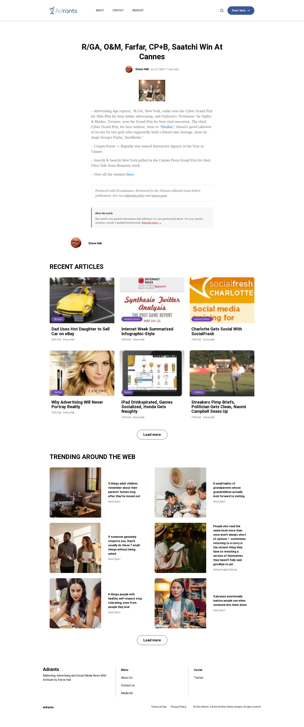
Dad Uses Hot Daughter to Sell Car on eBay (80, 331)
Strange (58, 319)
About (100, 10)
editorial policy (134, 195)
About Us (126, 677)
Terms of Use (159, 706)
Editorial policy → (152, 222)
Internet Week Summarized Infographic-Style (147, 331)
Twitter (198, 677)
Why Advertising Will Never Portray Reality (77, 404)
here (130, 174)
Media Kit (138, 10)
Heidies (167, 127)
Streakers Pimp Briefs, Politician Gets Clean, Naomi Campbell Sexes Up (218, 407)
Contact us (128, 685)
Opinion (58, 392)
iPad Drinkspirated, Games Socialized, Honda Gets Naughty (147, 407)
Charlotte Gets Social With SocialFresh (216, 331)
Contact (118, 10)
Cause (127, 392)
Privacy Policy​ (178, 706)
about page (159, 195)
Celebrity (198, 392)
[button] (152, 434)
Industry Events (132, 319)
